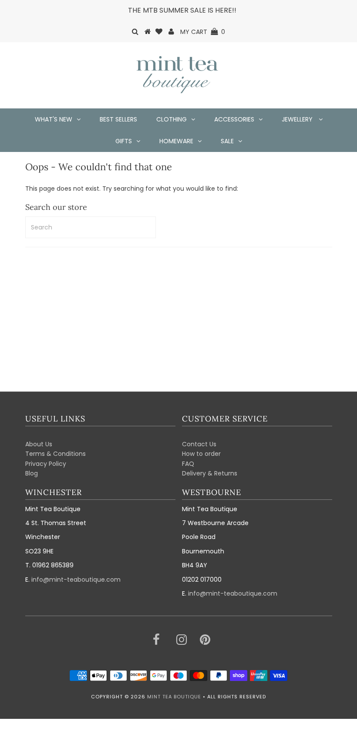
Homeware (176, 141)
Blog (31, 473)
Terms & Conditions (55, 453)
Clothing (171, 119)
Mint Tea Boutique (174, 696)
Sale (227, 141)
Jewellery (298, 119)
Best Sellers (118, 119)
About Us (38, 444)
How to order (201, 453)
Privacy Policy (45, 463)
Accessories (234, 119)
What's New (53, 119)
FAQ (188, 463)
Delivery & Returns (209, 473)
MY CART (202, 31)
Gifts (123, 141)
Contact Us (199, 444)
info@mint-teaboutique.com (76, 579)
